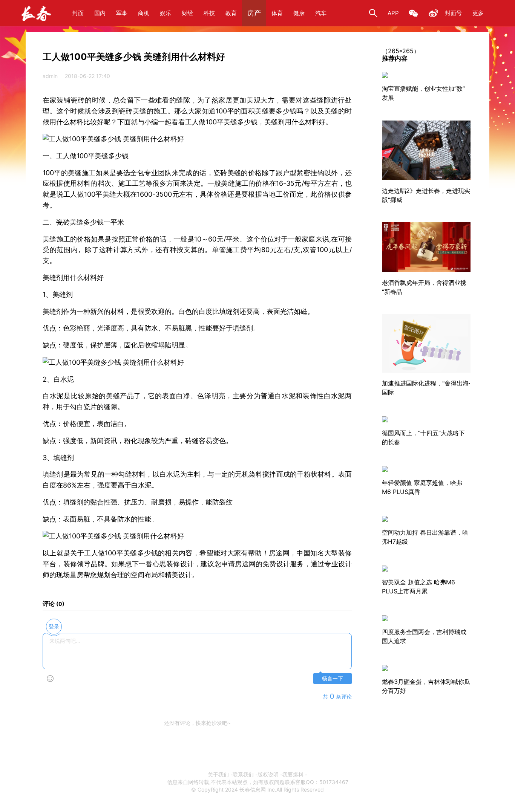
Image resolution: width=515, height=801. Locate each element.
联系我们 (243, 774)
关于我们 (218, 774)
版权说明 (268, 774)
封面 (78, 13)
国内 (100, 13)
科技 (209, 13)
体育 (277, 13)
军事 (121, 13)
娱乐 (165, 13)
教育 (231, 13)
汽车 (320, 13)
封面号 (453, 13)
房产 (254, 13)
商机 (143, 13)
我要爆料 (292, 774)
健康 (299, 13)
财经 (187, 13)
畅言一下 (332, 679)
